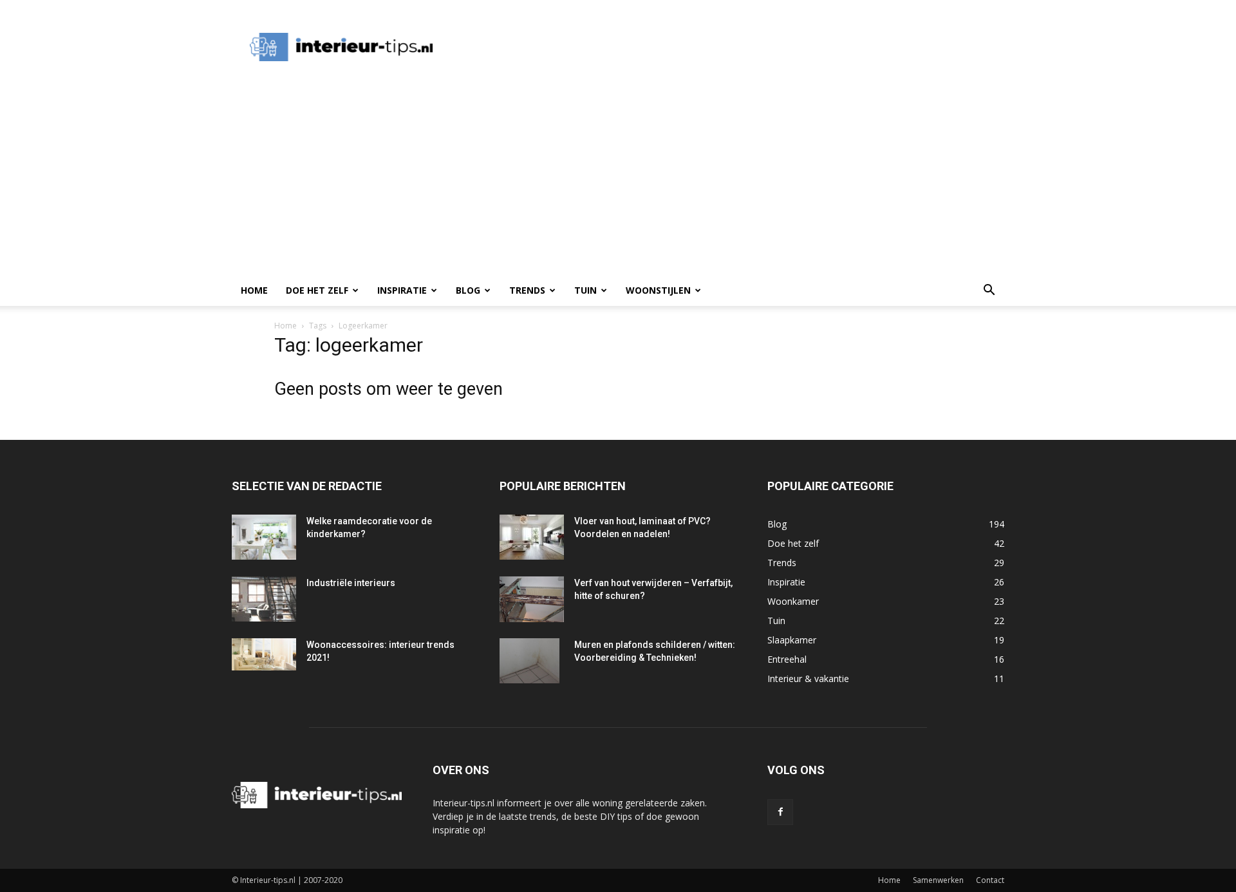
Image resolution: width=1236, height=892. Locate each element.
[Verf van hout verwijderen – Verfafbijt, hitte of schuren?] (532, 599)
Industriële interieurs (350, 583)
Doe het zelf (317, 290)
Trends (527, 290)
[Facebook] (780, 812)
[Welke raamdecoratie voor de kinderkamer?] (264, 537)
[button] (988, 291)
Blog (468, 290)
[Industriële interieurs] (264, 599)
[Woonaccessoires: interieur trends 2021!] (264, 654)
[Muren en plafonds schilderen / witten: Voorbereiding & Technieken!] (529, 660)
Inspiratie (402, 290)
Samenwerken (938, 880)
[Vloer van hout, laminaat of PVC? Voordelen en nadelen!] (532, 537)
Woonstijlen (658, 290)
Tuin (585, 290)
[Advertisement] (685, 47)
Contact (990, 880)
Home (254, 290)
